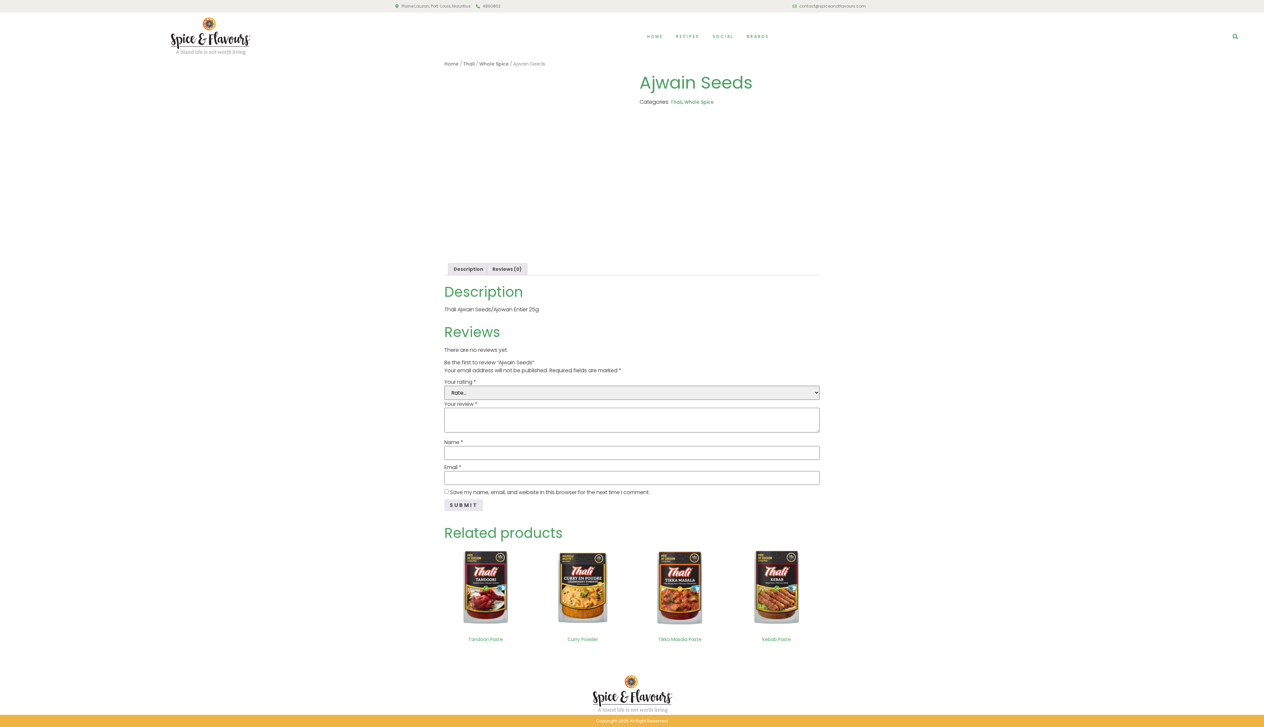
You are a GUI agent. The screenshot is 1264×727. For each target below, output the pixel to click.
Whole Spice (494, 64)
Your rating (460, 382)
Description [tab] (468, 269)
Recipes (687, 36)
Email (452, 467)
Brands (758, 36)
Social (723, 36)
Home (655, 36)
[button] (1235, 37)
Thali (469, 64)
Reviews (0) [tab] (507, 269)
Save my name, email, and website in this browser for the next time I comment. (550, 492)
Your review (461, 404)
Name (453, 442)
